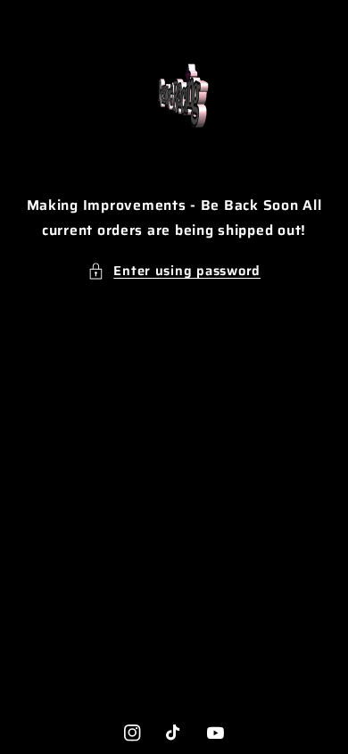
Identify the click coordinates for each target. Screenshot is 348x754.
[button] (174, 270)
